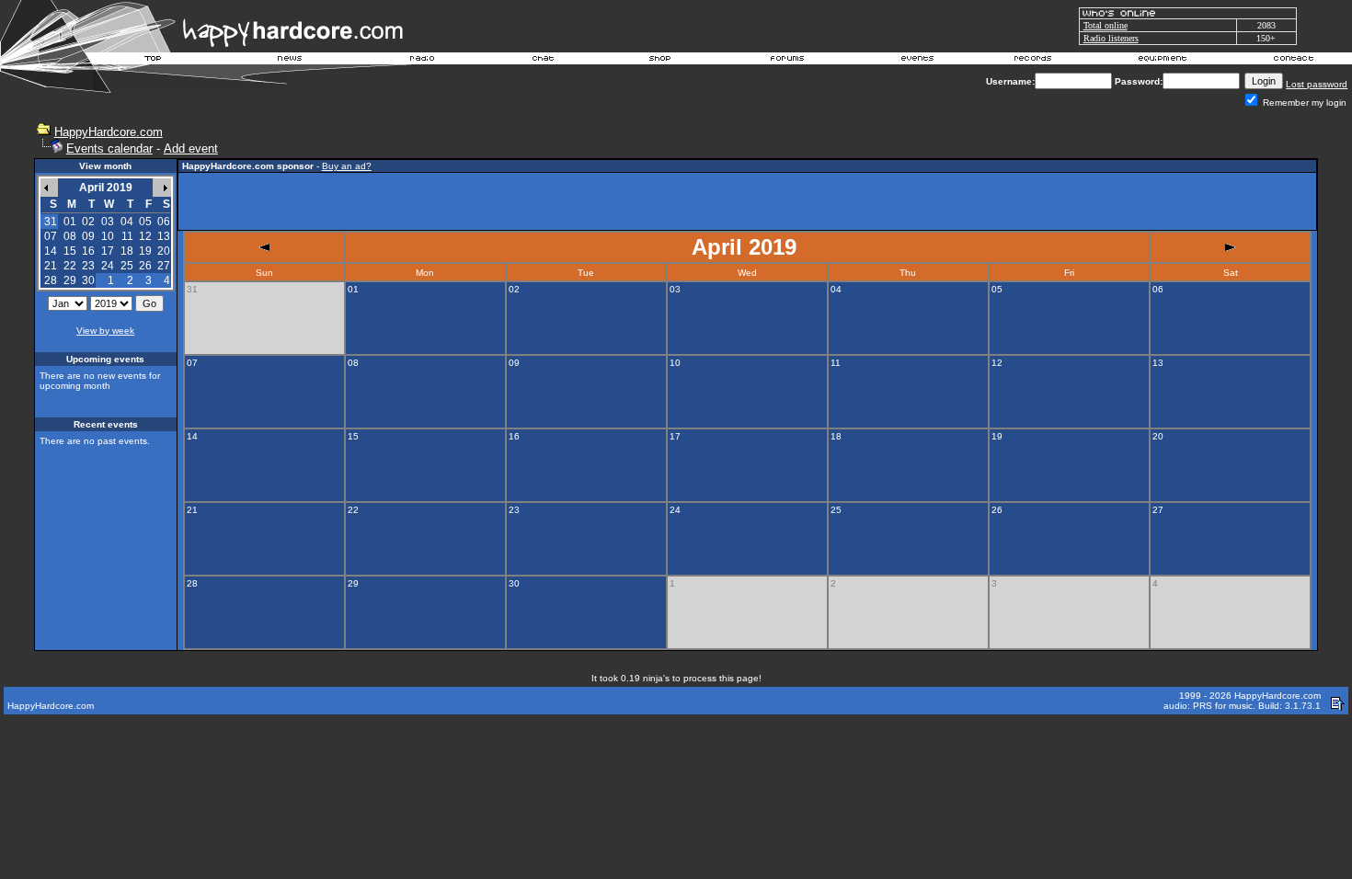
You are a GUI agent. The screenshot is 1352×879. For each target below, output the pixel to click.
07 (50, 236)
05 (145, 221)
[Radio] (423, 60)
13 (163, 236)
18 (126, 251)
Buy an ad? (347, 166)
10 (107, 236)
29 (69, 280)
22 (69, 265)
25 (126, 265)
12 (145, 236)
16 (88, 251)
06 (163, 221)
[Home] (153, 60)
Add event (191, 148)
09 (88, 236)
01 (69, 221)
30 (88, 280)
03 (107, 221)
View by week (105, 330)
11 (127, 236)
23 (88, 265)
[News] (288, 60)
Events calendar (109, 148)
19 (145, 251)
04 (126, 221)
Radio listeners (1111, 38)
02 (88, 221)
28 (50, 280)
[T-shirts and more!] (660, 60)
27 (163, 265)
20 (163, 251)
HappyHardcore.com (108, 132)
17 (107, 251)
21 (50, 265)
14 (50, 251)
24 (107, 265)
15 (69, 251)
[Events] (917, 60)
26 (145, 265)
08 (69, 236)
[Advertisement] (748, 201)
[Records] (1033, 60)
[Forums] (788, 60)
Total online (1105, 25)
